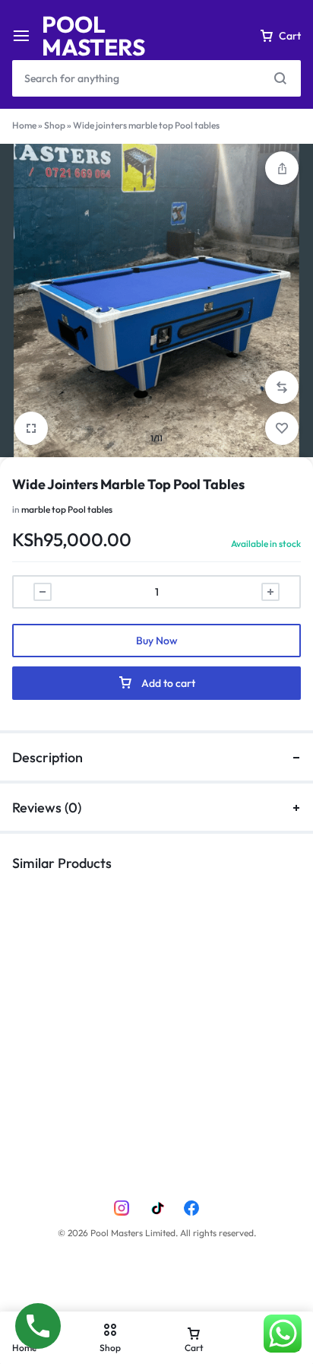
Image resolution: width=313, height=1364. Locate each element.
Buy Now (157, 640)
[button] (282, 387)
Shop (54, 125)
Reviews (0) (46, 807)
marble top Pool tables (66, 509)
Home (24, 125)
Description (47, 757)
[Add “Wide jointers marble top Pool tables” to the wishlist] (282, 428)
